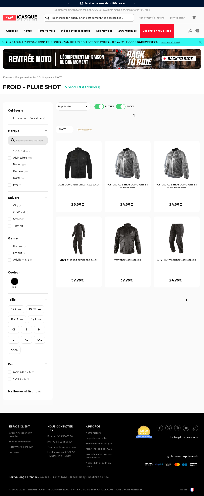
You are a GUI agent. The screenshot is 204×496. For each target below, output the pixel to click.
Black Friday (77, 477)
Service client (177, 17)
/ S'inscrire (158, 17)
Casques (12, 30)
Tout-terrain (46, 30)
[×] (200, 42)
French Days (60, 477)
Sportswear (104, 30)
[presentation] (69, 3)
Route (28, 30)
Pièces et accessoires (75, 30)
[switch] (99, 106)
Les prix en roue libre (157, 30)
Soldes (44, 477)
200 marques (127, 30)
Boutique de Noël (98, 477)
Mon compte (146, 17)
